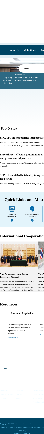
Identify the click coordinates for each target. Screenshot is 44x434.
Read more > (12, 337)
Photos (18, 398)
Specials (19, 394)
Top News (8, 128)
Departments (4, 398)
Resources (8, 304)
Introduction (4, 390)
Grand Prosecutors (7, 394)
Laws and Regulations (22, 313)
